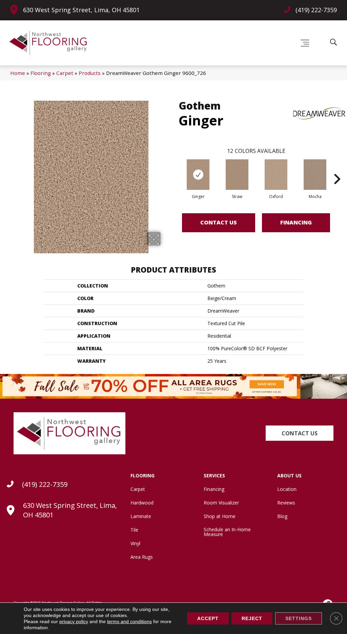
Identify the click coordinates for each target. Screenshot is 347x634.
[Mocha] (315, 175)
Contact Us (218, 222)
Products (90, 73)
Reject (252, 618)
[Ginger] (198, 175)
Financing (296, 222)
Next (337, 168)
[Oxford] (276, 175)
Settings (298, 618)
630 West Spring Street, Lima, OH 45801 (81, 10)
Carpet (64, 73)
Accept (208, 618)
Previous (175, 168)
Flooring (40, 73)
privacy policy (73, 621)
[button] (299, 433)
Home (17, 73)
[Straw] (237, 175)
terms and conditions (129, 621)
